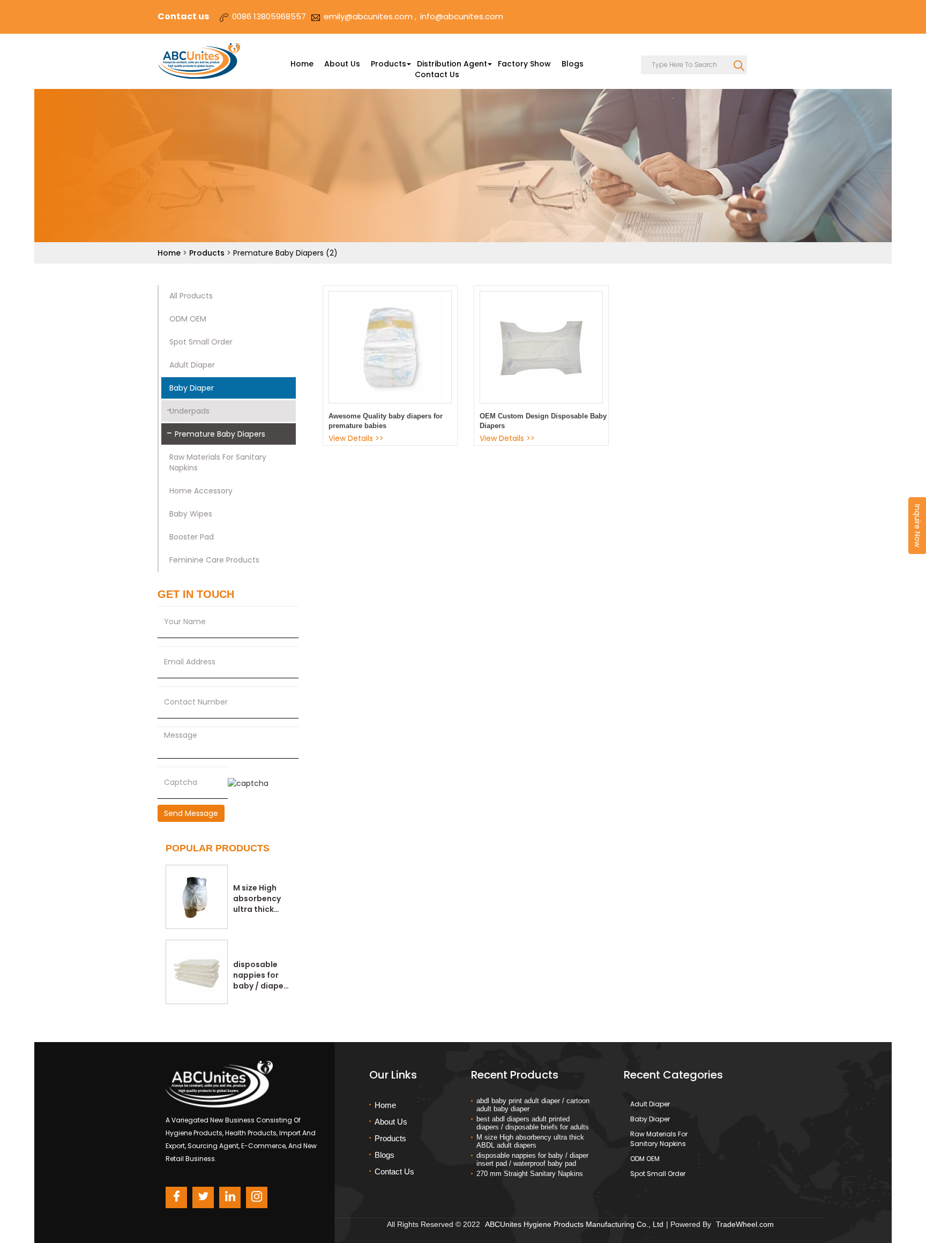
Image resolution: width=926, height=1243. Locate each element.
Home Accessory (201, 490)
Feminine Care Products (214, 560)
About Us (342, 63)
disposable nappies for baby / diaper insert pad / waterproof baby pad (260, 975)
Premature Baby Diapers (220, 434)
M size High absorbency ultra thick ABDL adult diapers (257, 898)
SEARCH (739, 62)
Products (388, 63)
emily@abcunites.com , (370, 16)
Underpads (189, 411)
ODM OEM (187, 318)
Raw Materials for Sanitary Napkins (217, 462)
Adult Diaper (192, 365)
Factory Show (524, 63)
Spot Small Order (201, 341)
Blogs (573, 63)
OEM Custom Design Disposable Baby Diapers (543, 421)
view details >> (356, 438)
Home (301, 63)
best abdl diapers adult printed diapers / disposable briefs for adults (532, 1123)
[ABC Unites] (202, 61)
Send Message (191, 813)
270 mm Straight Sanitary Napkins (529, 1174)
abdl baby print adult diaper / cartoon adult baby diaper (532, 1105)
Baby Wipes (190, 513)
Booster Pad (191, 536)
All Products (191, 295)
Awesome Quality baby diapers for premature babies (385, 421)
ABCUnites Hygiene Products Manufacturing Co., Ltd (574, 1224)
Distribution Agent (452, 63)
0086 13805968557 (269, 16)
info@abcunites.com (461, 16)
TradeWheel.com (745, 1224)
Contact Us (437, 74)
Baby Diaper (191, 388)
